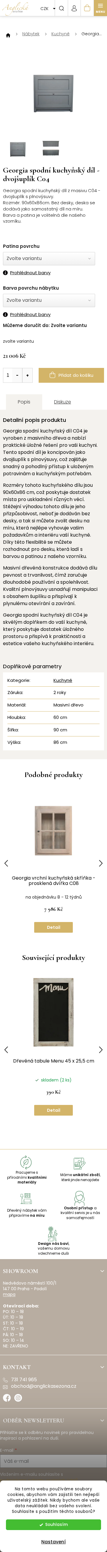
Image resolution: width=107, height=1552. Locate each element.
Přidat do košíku (76, 375)
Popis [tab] (24, 401)
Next (101, 863)
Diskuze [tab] (62, 401)
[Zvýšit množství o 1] (27, 375)
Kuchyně (63, 680)
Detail (53, 927)
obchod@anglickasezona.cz (43, 1386)
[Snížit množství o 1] (17, 375)
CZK (45, 9)
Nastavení (53, 1542)
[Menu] (100, 8)
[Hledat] (61, 8)
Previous (6, 863)
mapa (9, 1294)
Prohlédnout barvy (30, 273)
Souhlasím (56, 1524)
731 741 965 (24, 1379)
